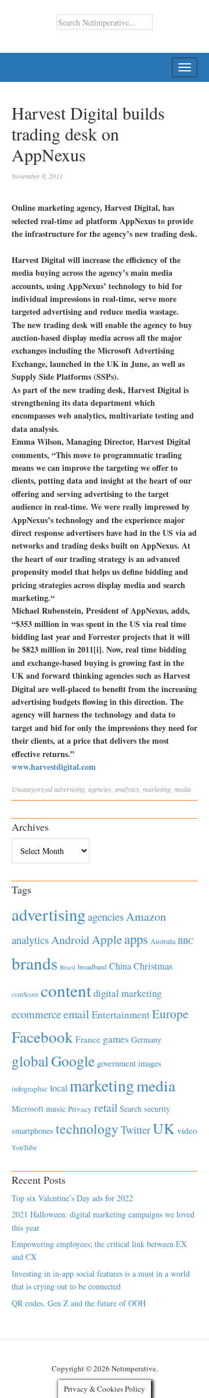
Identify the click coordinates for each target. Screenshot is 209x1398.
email (76, 1014)
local (58, 1088)
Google (73, 1061)
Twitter (135, 1130)
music (56, 1108)
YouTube (24, 1147)
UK (164, 1128)
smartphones (32, 1130)
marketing (157, 789)
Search (131, 1108)
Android (70, 939)
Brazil (67, 967)
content (66, 990)
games (116, 1039)
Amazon (146, 916)
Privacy (80, 1109)
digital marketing (127, 993)
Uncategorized (32, 789)
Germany (146, 1039)
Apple (107, 939)
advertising (69, 789)
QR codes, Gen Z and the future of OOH (79, 1303)
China (120, 966)
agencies (99, 789)
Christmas (153, 965)
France (87, 1039)
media (182, 789)
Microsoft (28, 1108)
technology (87, 1128)
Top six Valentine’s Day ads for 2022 (72, 1198)
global (30, 1061)
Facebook (42, 1036)
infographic (30, 1088)
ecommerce (36, 1014)
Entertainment (121, 1014)
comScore (25, 994)
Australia (162, 941)
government (116, 1063)
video (187, 1130)
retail (105, 1107)
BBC (185, 940)
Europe (170, 1014)
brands (34, 963)
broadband (92, 966)
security (157, 1108)
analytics (127, 789)
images (149, 1063)
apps (136, 938)
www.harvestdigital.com (54, 767)
